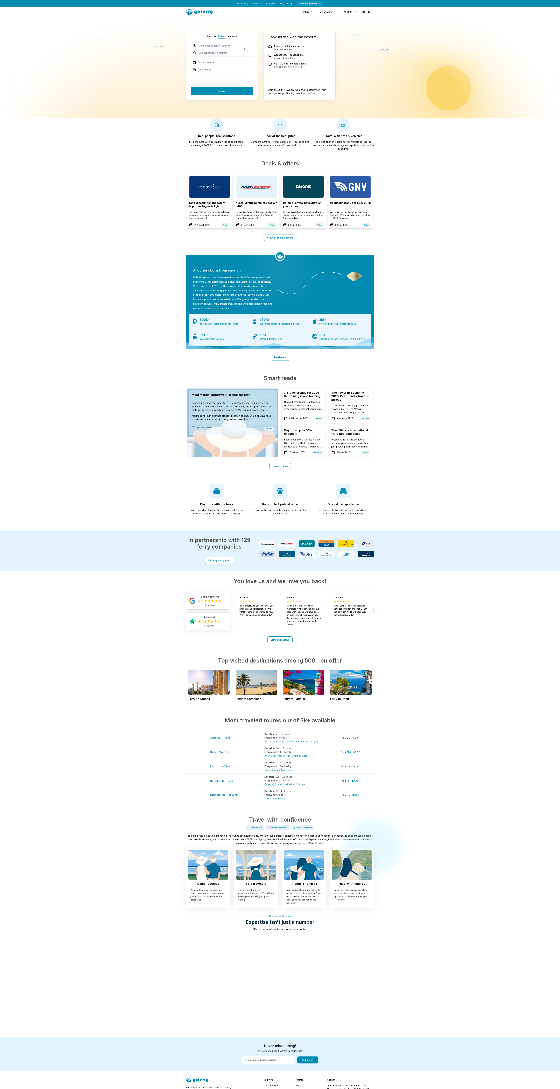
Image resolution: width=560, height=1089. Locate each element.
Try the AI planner (307, 3)
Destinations (271, 1085)
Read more (280, 357)
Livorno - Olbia (220, 766)
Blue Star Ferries (273, 741)
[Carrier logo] (267, 543)
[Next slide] (373, 200)
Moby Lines (287, 770)
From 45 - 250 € (350, 794)
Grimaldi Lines (299, 755)
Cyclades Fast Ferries (297, 741)
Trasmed (301, 784)
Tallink (268, 798)
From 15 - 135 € (349, 780)
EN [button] (368, 12)
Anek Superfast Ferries (277, 755)
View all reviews (280, 639)
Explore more (280, 466)
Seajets (314, 741)
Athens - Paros (220, 738)
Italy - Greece (219, 752)
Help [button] (349, 12)
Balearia (268, 784)
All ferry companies (219, 560)
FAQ (298, 1085)
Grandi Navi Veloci (285, 784)
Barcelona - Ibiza (221, 780)
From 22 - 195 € (349, 766)
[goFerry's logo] (200, 11)
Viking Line (279, 798)
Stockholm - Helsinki (224, 795)
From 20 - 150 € (350, 737)
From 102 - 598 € (350, 752)
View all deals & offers (280, 237)
